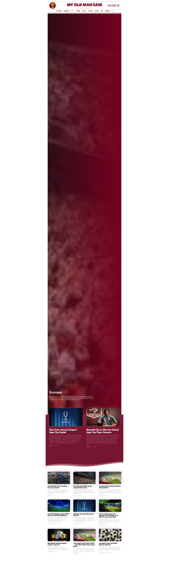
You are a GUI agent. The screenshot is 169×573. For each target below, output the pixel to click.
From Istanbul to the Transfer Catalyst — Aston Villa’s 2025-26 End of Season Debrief (84, 544)
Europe (51, 445)
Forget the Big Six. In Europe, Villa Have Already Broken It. (110, 487)
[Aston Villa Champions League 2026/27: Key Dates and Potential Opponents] (59, 506)
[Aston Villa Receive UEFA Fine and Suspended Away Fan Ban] (84, 478)
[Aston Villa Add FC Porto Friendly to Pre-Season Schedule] (59, 478)
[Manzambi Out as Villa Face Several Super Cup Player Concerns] (103, 417)
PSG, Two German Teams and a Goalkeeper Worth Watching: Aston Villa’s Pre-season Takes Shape (108, 515)
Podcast (74, 554)
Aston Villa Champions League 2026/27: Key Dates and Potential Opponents (59, 514)
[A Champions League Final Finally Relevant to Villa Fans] (110, 535)
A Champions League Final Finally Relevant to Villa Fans (108, 544)
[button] (112, 10)
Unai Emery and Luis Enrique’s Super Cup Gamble (63, 431)
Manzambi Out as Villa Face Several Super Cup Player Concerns (102, 431)
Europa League (76, 523)
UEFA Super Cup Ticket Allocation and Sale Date (83, 514)
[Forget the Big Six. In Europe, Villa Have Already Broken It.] (110, 478)
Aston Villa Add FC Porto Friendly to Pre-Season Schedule (57, 487)
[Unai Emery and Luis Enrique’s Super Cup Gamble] (66, 417)
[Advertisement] (84, 455)
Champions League (51, 523)
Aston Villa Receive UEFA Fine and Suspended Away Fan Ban (82, 487)
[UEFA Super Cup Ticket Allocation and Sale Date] (84, 506)
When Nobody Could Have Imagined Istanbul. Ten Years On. (57, 544)
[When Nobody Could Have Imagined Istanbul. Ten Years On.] (59, 535)
